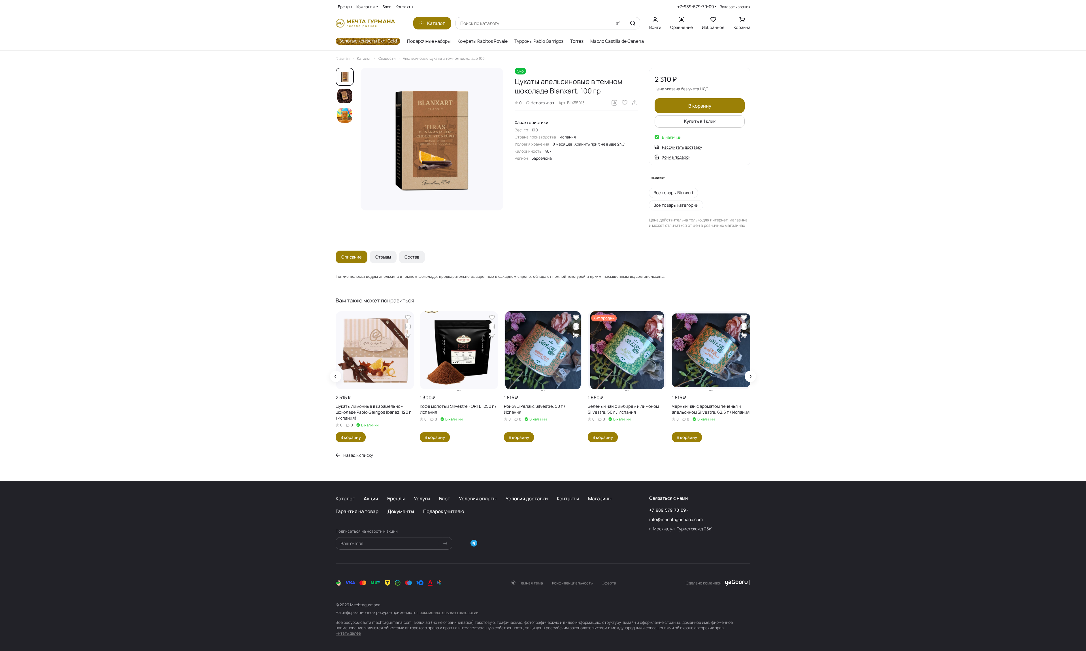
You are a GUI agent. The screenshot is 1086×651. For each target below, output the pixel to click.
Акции (371, 498)
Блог (444, 498)
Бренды (396, 498)
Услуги (422, 498)
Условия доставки (527, 498)
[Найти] (633, 23)
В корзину (699, 106)
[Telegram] (473, 543)
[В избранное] (624, 103)
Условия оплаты (478, 498)
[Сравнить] (614, 103)
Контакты (568, 498)
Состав (411, 257)
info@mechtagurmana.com (676, 519)
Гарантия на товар (357, 511)
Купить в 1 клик (700, 121)
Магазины (600, 498)
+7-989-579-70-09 (695, 7)
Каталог (345, 498)
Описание (351, 257)
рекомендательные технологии (449, 612)
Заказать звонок (735, 6)
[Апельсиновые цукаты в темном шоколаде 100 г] (432, 139)
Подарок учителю (443, 511)
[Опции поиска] (618, 23)
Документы (400, 511)
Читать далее (348, 633)
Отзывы (383, 257)
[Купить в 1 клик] (408, 335)
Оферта (609, 583)
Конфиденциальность (572, 583)
